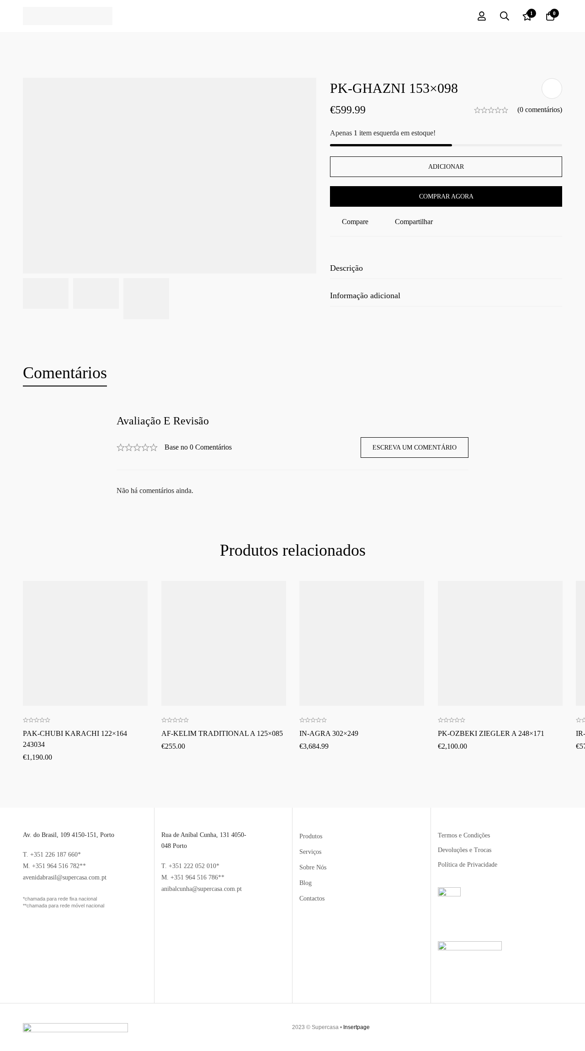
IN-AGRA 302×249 (328, 733)
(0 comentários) (539, 109)
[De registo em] (481, 16)
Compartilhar (414, 221)
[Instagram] (554, 1027)
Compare (355, 221)
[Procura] (504, 16)
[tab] (65, 373)
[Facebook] (543, 1027)
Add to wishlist (552, 88)
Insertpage (356, 1027)
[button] (85, 612)
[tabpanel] (292, 456)
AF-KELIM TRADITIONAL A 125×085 (222, 733)
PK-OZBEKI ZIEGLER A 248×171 (491, 733)
